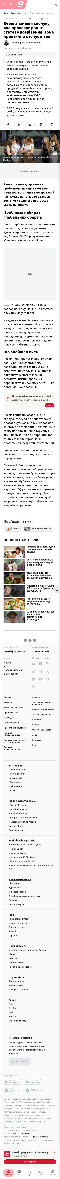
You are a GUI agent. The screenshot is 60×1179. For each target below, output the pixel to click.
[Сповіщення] (56, 4)
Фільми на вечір (17, 927)
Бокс (11, 1004)
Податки (13, 900)
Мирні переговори (18, 813)
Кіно (11, 914)
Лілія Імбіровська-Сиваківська (26, 43)
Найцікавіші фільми (19, 919)
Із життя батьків (19, 13)
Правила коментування (43, 710)
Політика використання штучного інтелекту (15, 741)
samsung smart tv (34, 1090)
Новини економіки (20, 879)
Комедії (12, 931)
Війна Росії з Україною (22, 801)
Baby (6, 13)
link (34, 663)
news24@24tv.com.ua (14, 651)
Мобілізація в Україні (22, 840)
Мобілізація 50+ (17, 849)
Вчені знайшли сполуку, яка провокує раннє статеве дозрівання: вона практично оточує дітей (42, 13)
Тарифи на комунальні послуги (24, 896)
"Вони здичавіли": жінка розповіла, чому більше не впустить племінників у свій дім (28, 309)
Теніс (11, 1012)
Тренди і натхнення (18, 989)
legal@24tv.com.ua (39, 1137)
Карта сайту (37, 740)
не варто (22, 454)
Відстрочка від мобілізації (22, 861)
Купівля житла (16, 985)
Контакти (36, 720)
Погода (12, 790)
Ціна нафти (14, 883)
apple (34, 1082)
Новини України (17, 774)
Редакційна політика (13, 708)
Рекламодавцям (11, 723)
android (13, 1082)
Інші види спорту (17, 1020)
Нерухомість (16, 977)
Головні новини (17, 769)
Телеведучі (9, 718)
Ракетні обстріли (17, 805)
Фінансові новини (18, 892)
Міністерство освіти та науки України (27, 950)
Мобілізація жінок (18, 853)
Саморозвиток (16, 962)
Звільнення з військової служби (25, 844)
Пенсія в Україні (17, 904)
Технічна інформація (42, 715)
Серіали (13, 935)
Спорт (12, 1000)
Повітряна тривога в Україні (23, 817)
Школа (12, 954)
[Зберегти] (51, 124)
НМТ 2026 (13, 958)
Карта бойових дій (18, 809)
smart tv (13, 1090)
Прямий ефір (15, 778)
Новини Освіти (17, 946)
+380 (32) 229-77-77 (22, 1134)
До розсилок (19, 1062)
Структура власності (41, 730)
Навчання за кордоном (20, 967)
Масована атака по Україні (22, 822)
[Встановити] (30, 1157)
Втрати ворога (16, 830)
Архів (34, 735)
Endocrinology (23, 48)
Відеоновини (15, 782)
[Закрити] (54, 1152)
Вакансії (36, 725)
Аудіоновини (15, 786)
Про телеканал (11, 713)
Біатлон (13, 1016)
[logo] (20, 4)
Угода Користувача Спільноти (41, 703)
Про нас (7, 697)
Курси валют (15, 887)
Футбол (12, 1008)
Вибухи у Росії (16, 826)
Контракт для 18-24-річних (22, 857)
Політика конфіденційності (12, 734)
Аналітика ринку (17, 981)
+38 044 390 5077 (40, 651)
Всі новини (15, 765)
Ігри (34, 745)
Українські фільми (18, 923)
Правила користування (15, 728)
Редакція (8, 702)
